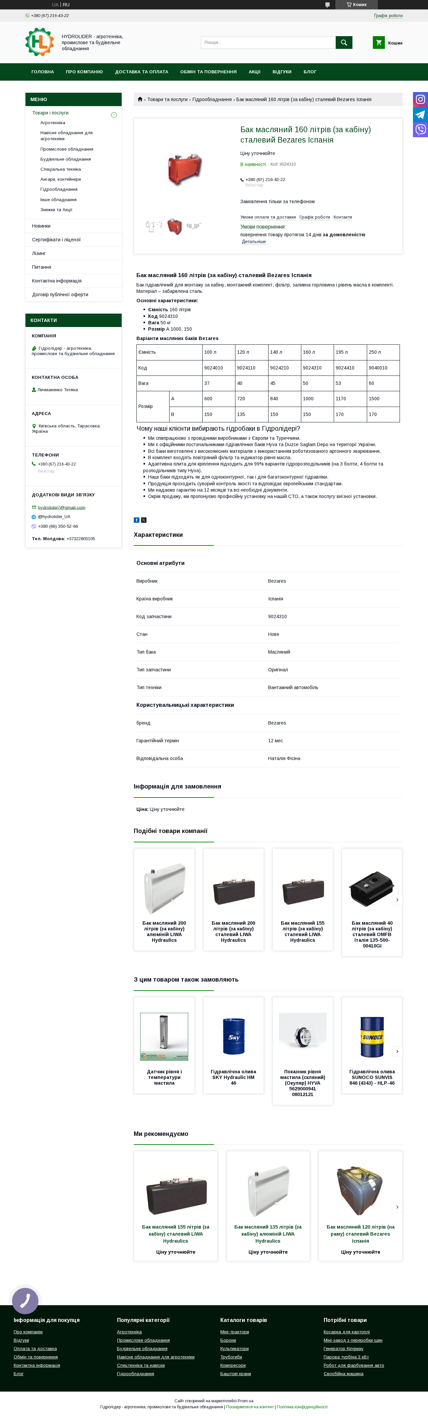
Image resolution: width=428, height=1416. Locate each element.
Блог (310, 71)
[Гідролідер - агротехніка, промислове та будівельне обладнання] (39, 54)
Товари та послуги (167, 99)
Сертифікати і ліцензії (56, 239)
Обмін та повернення (208, 71)
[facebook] (136, 521)
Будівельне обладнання (65, 159)
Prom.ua (245, 1401)
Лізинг (38, 253)
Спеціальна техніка (60, 169)
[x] (143, 521)
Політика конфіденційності (302, 1407)
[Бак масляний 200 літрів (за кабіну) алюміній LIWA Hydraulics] (164, 882)
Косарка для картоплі (347, 1331)
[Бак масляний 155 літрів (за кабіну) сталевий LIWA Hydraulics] (303, 882)
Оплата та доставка (35, 1348)
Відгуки (282, 71)
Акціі (254, 71)
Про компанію (84, 71)
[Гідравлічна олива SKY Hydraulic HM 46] (234, 1030)
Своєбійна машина (343, 1373)
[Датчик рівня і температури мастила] (164, 1030)
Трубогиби (231, 1356)
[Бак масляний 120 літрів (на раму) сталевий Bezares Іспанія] (360, 1184)
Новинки (41, 226)
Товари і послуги (50, 112)
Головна (42, 71)
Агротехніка (52, 122)
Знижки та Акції (56, 209)
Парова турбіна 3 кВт (346, 1356)
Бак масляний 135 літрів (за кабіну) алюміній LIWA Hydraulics (268, 1234)
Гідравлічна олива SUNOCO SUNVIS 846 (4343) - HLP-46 (372, 1077)
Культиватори (234, 1348)
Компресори (233, 1365)
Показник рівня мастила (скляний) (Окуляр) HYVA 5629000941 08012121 (303, 1083)
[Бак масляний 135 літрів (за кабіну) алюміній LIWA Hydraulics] (268, 1184)
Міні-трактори (234, 1331)
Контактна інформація (57, 280)
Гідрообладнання (212, 99)
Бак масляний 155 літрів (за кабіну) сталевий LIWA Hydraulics (303, 931)
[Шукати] (344, 42)
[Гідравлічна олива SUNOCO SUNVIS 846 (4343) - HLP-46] (372, 1030)
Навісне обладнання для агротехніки (66, 135)
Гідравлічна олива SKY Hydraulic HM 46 (234, 1077)
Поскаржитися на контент (250, 1407)
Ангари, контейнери (60, 179)
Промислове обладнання (66, 149)
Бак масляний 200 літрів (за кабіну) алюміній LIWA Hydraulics (164, 931)
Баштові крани (235, 1373)
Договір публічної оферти (60, 294)
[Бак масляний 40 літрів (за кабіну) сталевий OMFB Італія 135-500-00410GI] (372, 882)
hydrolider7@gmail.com (61, 507)
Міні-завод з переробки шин (353, 1340)
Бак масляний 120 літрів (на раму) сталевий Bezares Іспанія (361, 1234)
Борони (228, 1340)
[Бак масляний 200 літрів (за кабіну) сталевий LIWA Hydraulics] (234, 882)
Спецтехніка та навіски (141, 1365)
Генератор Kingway (343, 1348)
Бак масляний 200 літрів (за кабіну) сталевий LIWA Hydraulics (234, 931)
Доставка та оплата (141, 71)
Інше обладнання (58, 199)
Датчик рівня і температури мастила (165, 1077)
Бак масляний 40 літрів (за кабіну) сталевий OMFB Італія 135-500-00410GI (373, 934)
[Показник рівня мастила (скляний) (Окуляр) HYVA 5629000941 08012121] (303, 1030)
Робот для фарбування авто (354, 1365)
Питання (41, 267)
